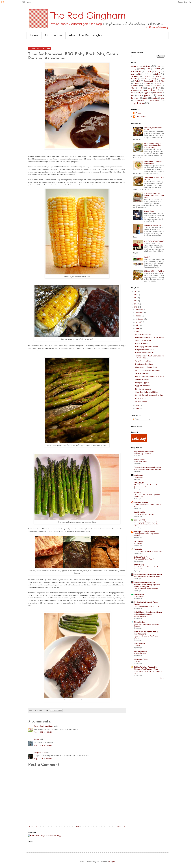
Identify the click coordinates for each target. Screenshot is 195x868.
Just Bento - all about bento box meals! (148, 574)
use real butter (139, 594)
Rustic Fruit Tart (140, 398)
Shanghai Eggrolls (142, 383)
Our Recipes (53, 35)
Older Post (121, 826)
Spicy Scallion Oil (140, 653)
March (138, 408)
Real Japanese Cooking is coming (146, 588)
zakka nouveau (139, 644)
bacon (150, 88)
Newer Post (33, 826)
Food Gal (137, 493)
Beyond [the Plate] (140, 651)
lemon (159, 96)
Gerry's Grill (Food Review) (154, 241)
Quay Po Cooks (40, 752)
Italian (157, 74)
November (140, 313)
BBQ (159, 66)
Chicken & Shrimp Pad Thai (154, 271)
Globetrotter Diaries (141, 659)
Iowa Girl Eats (139, 483)
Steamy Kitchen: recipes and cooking (147, 467)
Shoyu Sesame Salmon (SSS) (146, 367)
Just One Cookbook (141, 502)
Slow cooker (157, 86)
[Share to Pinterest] (61, 710)
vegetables (154, 100)
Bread (141, 69)
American (134, 66)
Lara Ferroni (138, 541)
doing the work (139, 596)
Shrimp (146, 86)
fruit (139, 96)
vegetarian (137, 103)
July (137, 325)
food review (157, 93)
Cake (149, 69)
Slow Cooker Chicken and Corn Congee (153, 162)
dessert (154, 90)
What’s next (138, 543)
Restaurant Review (151, 81)
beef (158, 88)
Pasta (143, 79)
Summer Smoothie (142, 380)
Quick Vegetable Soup (143, 334)
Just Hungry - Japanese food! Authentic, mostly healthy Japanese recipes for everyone (147, 584)
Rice (162, 81)
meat (145, 98)
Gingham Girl (141, 116)
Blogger (112, 862)
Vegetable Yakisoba (142, 373)
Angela (36, 739)
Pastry (153, 79)
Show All (162, 678)
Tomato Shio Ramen (141, 616)
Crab (149, 72)
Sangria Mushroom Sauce (144, 350)
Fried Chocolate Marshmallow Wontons (149, 376)
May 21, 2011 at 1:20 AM (43, 732)
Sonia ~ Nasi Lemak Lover (43, 726)
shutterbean (138, 475)
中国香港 (137, 645)
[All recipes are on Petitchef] (139, 442)
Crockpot (158, 72)
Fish (150, 74)
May (137, 331)
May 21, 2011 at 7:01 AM (43, 745)
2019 (136, 291)
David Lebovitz (139, 520)
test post (137, 661)
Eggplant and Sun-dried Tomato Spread (149, 337)
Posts (136, 419)
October (139, 316)
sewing (155, 98)
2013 (136, 301)
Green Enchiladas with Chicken (146, 392)
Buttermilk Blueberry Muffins (144, 514)
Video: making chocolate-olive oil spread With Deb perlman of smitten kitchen (146, 524)
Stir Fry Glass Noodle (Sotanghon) (147, 370)
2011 (136, 307)
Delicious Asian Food (141, 557)
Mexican (158, 76)
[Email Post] (46, 710)
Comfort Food (149, 211)
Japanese (134, 76)
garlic (147, 95)
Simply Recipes (139, 622)
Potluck (137, 81)
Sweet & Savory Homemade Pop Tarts (149, 395)
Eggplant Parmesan (142, 386)
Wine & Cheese (141, 401)
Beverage (134, 69)
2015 (136, 295)
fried (133, 96)
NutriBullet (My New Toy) (153, 225)
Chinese (136, 71)
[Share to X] (56, 710)
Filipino (141, 74)
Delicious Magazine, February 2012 (146, 606)
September (140, 319)
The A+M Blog (139, 565)
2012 (136, 304)
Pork (162, 79)
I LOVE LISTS (138, 477)
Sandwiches (158, 83)
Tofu (140, 88)
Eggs (133, 74)
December (140, 310)
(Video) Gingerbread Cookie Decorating (148, 551)
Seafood (134, 86)
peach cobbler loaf (140, 461)
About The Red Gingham (86, 35)
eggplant (147, 93)
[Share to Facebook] (58, 710)
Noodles (134, 79)
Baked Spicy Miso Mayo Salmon (147, 347)
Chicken (157, 69)
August (138, 322)
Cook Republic (139, 512)
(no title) (147, 257)
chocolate (143, 90)
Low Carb (147, 76)
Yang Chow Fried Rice (143, 361)
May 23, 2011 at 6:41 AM (43, 759)
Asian (146, 66)
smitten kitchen (139, 460)
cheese (134, 90)
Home (34, 35)
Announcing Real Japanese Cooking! (147, 576)
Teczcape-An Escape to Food (144, 532)
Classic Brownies (141, 343)
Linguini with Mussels (143, 389)
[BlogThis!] (53, 710)
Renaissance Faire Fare (144, 364)
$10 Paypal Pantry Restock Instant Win (147, 469)
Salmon (147, 83)
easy (139, 93)
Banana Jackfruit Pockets (144, 353)
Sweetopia (138, 549)
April (137, 405)
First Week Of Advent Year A (144, 559)
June (138, 328)
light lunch (135, 98)
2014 (136, 298)
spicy (162, 98)
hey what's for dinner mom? (144, 452)
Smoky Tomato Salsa (143, 340)
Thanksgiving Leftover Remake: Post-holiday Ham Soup (154, 195)
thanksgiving (139, 100)
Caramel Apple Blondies (142, 454)
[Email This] (51, 710)
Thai (133, 88)
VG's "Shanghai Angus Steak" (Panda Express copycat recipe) (152, 145)
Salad (137, 83)
